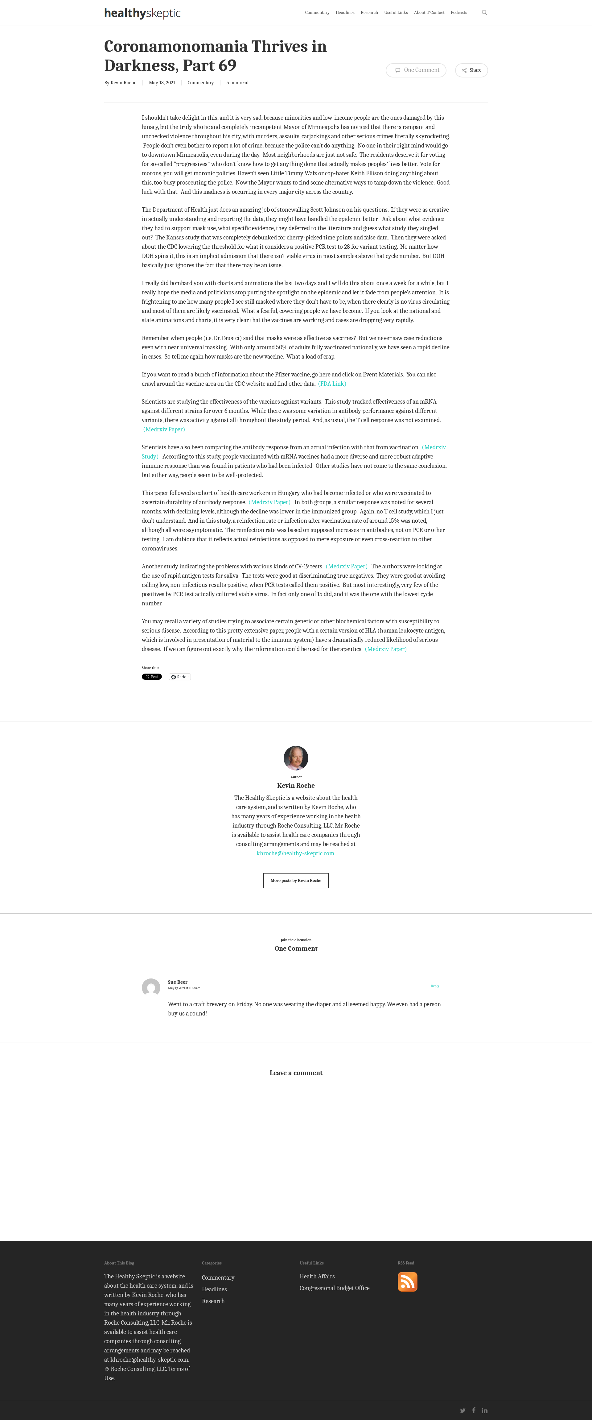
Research (213, 1301)
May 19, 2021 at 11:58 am (184, 988)
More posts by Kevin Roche (296, 880)
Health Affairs (317, 1276)
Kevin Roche (123, 82)
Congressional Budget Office (335, 1288)
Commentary (201, 82)
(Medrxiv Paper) (164, 429)
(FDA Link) (332, 383)
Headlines (214, 1289)
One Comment (421, 69)
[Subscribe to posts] (407, 1294)
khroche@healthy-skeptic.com (295, 853)
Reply (435, 986)
